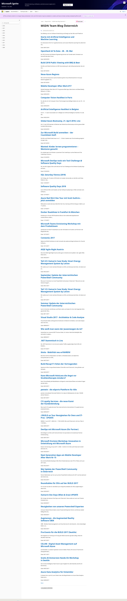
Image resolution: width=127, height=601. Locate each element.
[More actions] (85, 21)
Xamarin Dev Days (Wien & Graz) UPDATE (59, 495)
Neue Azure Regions (50, 74)
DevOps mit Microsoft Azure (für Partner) (60, 429)
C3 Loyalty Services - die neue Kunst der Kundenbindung (57, 402)
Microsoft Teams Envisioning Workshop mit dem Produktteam (60, 224)
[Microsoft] (2, 11)
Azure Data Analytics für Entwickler (57, 572)
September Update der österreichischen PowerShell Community (59, 276)
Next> (42, 583)
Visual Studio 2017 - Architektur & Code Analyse (62, 317)
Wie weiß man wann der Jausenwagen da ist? (61, 329)
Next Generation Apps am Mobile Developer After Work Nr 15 (61, 456)
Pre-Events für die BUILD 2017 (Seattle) (58, 532)
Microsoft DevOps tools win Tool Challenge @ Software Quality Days (61, 161)
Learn (42, 21)
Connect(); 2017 (48, 238)
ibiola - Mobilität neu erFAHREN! (55, 352)
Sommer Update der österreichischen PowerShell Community (58, 304)
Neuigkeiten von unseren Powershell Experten (62, 506)
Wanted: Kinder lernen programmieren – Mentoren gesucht (59, 147)
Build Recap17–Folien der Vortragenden (59, 364)
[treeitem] (11, 26)
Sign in (123, 11)
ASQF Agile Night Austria (52, 249)
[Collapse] (19, 20)
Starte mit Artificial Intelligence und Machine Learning (57, 38)
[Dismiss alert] (124, 3)
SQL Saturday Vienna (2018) (53, 174)
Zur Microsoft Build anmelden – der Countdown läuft (57, 133)
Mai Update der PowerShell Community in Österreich (59, 470)
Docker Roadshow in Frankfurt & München (60, 212)
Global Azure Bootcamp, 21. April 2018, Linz (60, 121)
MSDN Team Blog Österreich (58, 21)
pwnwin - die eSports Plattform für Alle (59, 389)
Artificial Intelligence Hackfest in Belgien (60, 109)
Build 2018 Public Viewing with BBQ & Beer (60, 62)
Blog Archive (48, 21)
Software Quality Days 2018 (53, 186)
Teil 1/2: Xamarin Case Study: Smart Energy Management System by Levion (60, 290)
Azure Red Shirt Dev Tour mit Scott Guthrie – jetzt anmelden (61, 199)
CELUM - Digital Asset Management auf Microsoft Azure (59, 545)
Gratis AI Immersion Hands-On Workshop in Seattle (60, 559)
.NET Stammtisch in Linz (52, 340)
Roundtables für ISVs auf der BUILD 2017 (59, 483)
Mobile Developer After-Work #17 (56, 86)
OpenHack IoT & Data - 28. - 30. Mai (57, 51)
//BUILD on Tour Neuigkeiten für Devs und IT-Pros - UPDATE (61, 416)
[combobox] (11, 23)
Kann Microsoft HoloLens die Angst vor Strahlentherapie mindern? (58, 376)
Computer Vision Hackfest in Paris (56, 97)
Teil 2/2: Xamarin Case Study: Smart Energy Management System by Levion (60, 262)
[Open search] (120, 11)
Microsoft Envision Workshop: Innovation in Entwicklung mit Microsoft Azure (61, 442)
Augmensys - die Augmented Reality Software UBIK (57, 519)
